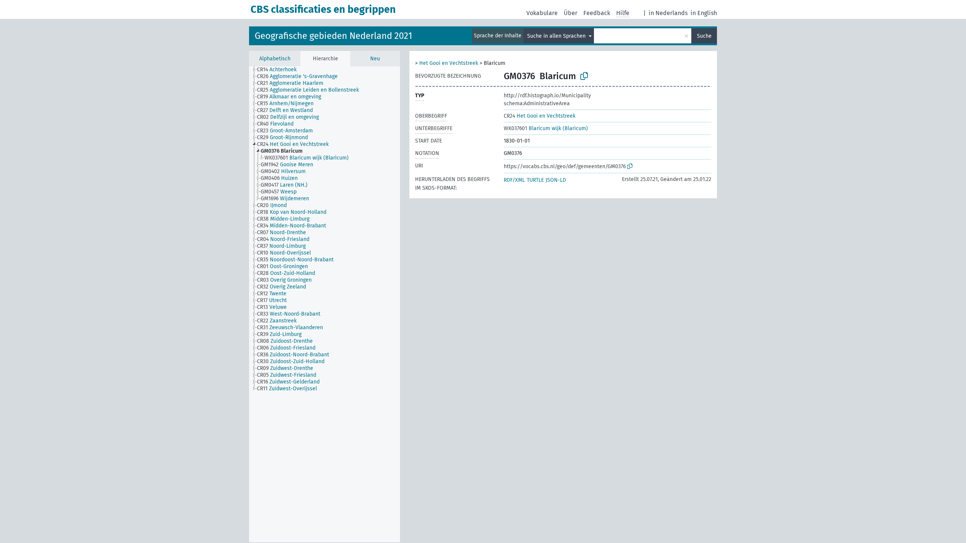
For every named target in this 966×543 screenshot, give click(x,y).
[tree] (324, 304)
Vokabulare (542, 13)
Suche (704, 36)
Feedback (596, 13)
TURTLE (535, 180)
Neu (375, 58)
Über (570, 13)
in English (704, 13)
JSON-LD (556, 180)
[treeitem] (280, 69)
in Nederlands (668, 13)
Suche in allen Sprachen (557, 36)
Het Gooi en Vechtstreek (448, 63)
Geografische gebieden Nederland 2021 (333, 36)
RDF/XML (514, 180)
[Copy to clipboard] (584, 76)
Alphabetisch (275, 58)
